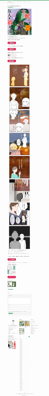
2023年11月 (21, 382)
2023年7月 (21, 387)
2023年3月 (21, 390)
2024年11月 (21, 367)
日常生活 (32, 329)
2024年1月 (21, 379)
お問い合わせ (32, 393)
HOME (16, 393)
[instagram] (24, 392)
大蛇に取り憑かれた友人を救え (10, 7)
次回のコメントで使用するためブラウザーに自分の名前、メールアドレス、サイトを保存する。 (17, 311)
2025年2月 (21, 363)
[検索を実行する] (29, 336)
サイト (9, 309)
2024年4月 (21, 375)
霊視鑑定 (32, 333)
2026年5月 (21, 343)
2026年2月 (21, 347)
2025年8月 (21, 355)
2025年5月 (21, 359)
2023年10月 (21, 383)
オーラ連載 (32, 321)
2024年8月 (21, 371)
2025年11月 (21, 351)
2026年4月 (21, 344)
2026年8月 (21, 340)
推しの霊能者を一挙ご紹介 (28, 393)
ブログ (18, 393)
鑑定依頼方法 (24, 393)
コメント (9, 297)
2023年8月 (21, 386)
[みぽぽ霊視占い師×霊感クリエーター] (9, 1)
